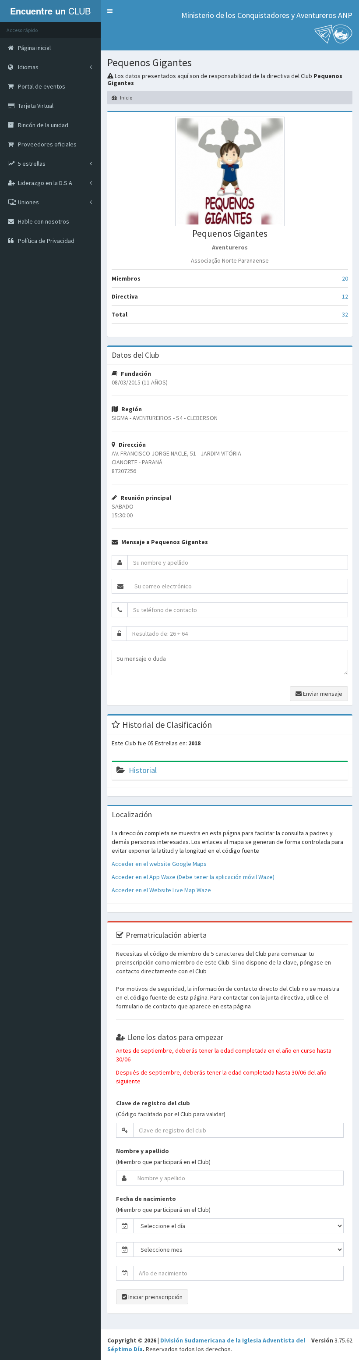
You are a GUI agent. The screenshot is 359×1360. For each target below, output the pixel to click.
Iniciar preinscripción (155, 1297)
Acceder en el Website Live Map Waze (161, 890)
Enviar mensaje (322, 694)
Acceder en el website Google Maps (159, 864)
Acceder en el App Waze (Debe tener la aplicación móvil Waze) (193, 877)
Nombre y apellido (142, 1151)
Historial (143, 770)
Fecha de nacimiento (146, 1199)
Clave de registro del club (153, 1103)
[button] (110, 11)
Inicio (125, 97)
